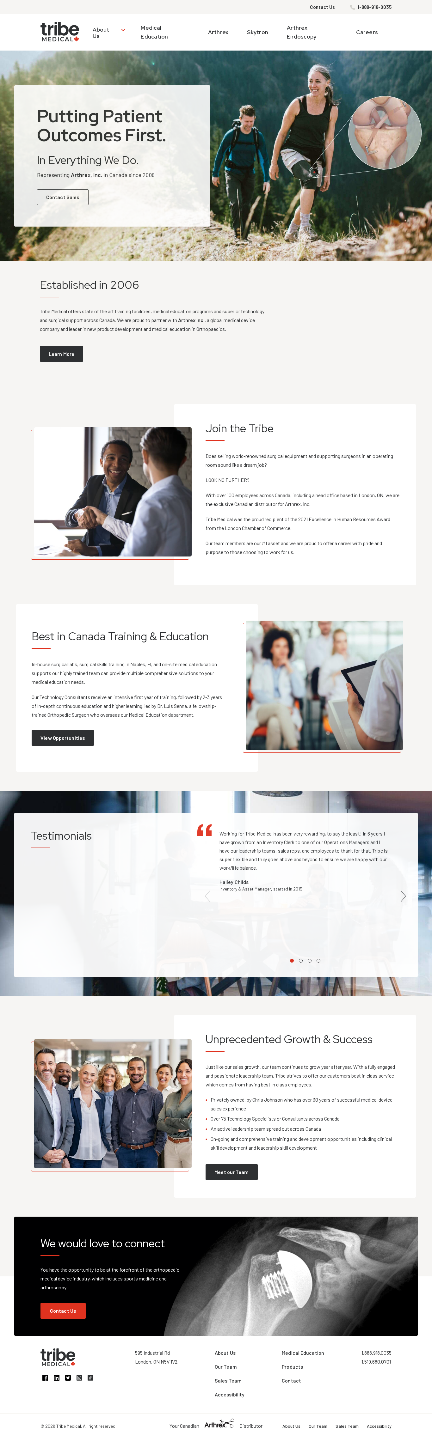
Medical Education (303, 1353)
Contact (291, 1380)
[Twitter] (71, 1379)
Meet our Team (231, 1172)
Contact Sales (62, 197)
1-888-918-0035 (375, 7)
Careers (367, 32)
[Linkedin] (59, 1379)
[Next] (403, 896)
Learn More (61, 354)
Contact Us (322, 7)
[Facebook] (48, 1379)
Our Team (226, 1367)
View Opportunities (62, 738)
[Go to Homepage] (59, 32)
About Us (101, 33)
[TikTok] (93, 1379)
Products (292, 1367)
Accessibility (229, 1394)
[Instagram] (82, 1379)
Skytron (257, 32)
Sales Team (228, 1380)
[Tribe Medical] (57, 1364)
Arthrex (218, 32)
